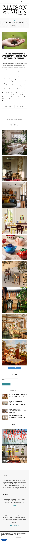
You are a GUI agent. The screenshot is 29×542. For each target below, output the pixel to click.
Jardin (11, 51)
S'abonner (14, 505)
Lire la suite (8, 106)
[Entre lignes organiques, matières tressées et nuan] (14, 274)
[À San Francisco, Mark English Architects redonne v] (14, 300)
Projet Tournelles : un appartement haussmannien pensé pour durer (17, 417)
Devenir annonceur (14, 525)
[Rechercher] (21, 1)
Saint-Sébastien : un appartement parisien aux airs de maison (17, 411)
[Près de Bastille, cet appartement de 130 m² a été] (14, 195)
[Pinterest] (22, 106)
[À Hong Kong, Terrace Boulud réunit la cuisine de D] (14, 326)
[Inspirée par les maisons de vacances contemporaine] (14, 168)
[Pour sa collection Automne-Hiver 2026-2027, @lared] (14, 221)
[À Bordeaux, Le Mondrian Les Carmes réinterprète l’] (14, 352)
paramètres (18, 537)
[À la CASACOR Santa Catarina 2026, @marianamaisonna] (14, 142)
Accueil (13, 25)
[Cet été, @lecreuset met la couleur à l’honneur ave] (14, 247)
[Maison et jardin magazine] (14, 10)
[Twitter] (20, 106)
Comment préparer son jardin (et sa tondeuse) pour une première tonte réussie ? (14, 56)
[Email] (24, 106)
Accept (4, 539)
